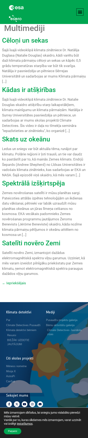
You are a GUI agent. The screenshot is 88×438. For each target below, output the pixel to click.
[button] (79, 12)
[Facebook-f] (9, 404)
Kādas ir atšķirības (29, 90)
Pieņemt (12, 431)
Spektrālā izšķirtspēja (33, 183)
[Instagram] (32, 404)
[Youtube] (24, 404)
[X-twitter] (17, 404)
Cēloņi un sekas (25, 40)
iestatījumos (25, 423)
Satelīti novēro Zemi (31, 243)
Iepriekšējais (14, 283)
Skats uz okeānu (26, 139)
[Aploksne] (40, 404)
